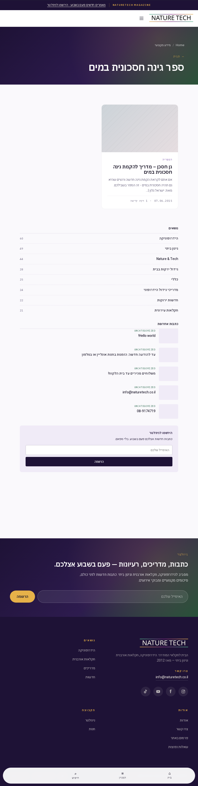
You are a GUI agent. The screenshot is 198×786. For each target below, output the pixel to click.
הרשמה (99, 461)
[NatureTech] (164, 643)
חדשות (90, 677)
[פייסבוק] (171, 691)
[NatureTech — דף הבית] (171, 18)
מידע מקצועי (163, 45)
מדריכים (89, 668)
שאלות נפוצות (178, 747)
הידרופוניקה (86, 650)
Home (180, 45)
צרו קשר (182, 729)
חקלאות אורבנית (83, 659)
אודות (184, 720)
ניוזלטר (90, 720)
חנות (92, 729)
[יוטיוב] (158, 691)
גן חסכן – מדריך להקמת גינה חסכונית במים (142, 169)
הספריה (167, 159)
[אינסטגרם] (183, 691)
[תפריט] (141, 18)
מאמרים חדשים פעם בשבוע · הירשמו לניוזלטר (76, 5)
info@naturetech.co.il (172, 677)
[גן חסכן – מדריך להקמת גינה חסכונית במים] (140, 128)
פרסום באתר (179, 738)
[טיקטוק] (145, 691)
